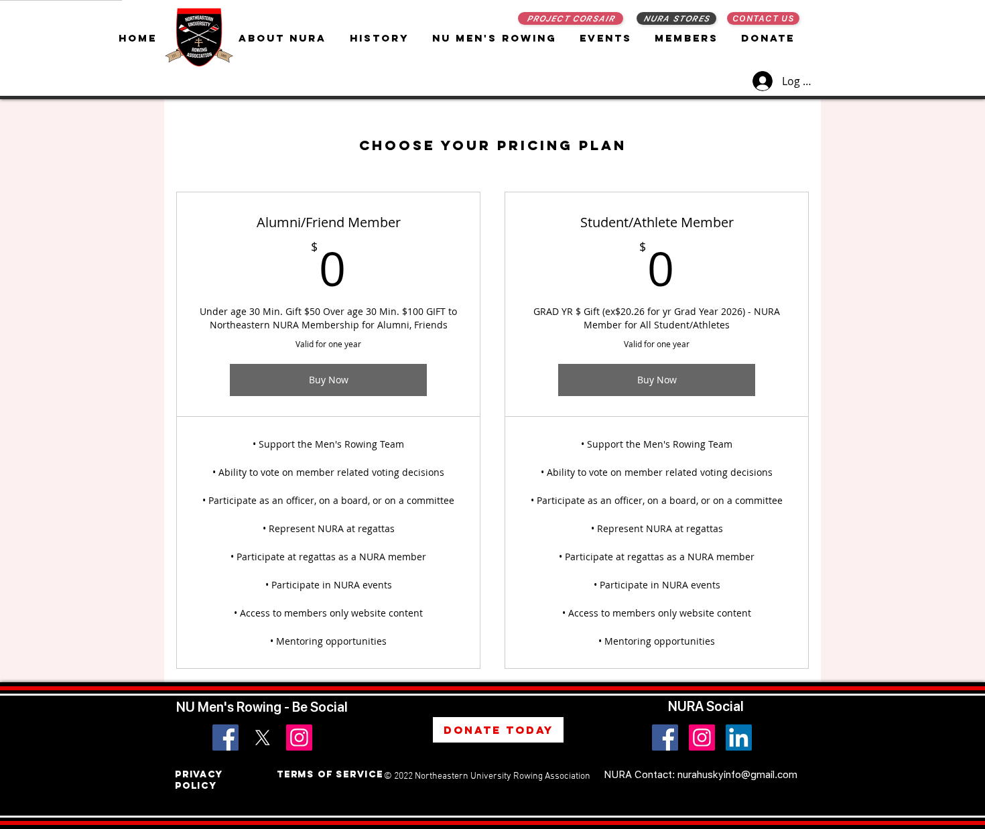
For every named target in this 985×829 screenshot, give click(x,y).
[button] (496, 38)
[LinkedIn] (739, 737)
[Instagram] (299, 737)
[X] (262, 737)
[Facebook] (225, 737)
